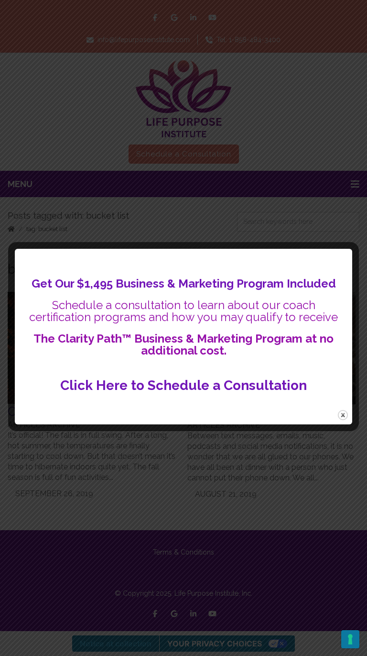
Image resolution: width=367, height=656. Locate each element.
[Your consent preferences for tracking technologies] (350, 639)
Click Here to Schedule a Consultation (183, 385)
